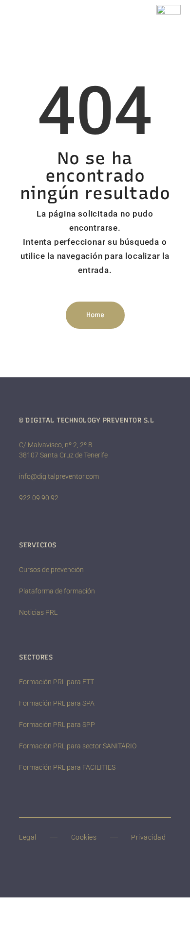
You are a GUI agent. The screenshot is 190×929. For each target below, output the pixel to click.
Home (95, 315)
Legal (28, 837)
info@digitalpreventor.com (59, 476)
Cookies (84, 837)
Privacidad (148, 837)
